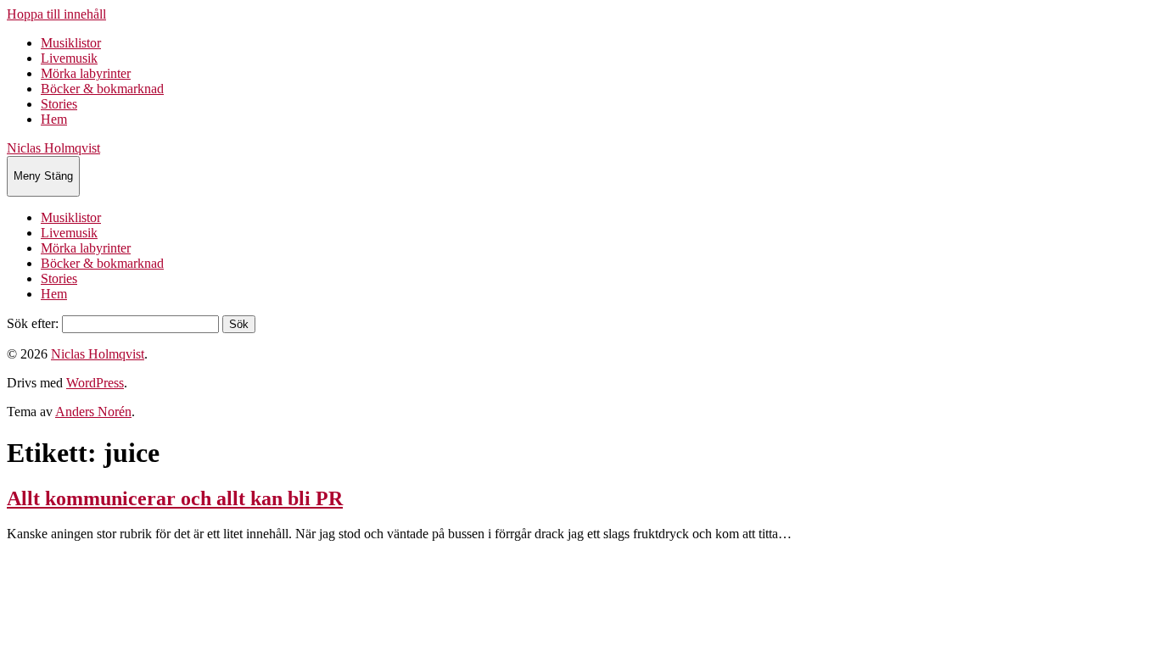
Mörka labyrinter (86, 73)
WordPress (95, 383)
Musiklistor (71, 43)
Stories (59, 104)
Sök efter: (33, 323)
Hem (54, 119)
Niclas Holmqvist (53, 148)
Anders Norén (93, 411)
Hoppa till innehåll (56, 14)
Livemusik (69, 58)
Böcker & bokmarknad (102, 88)
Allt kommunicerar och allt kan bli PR (175, 498)
